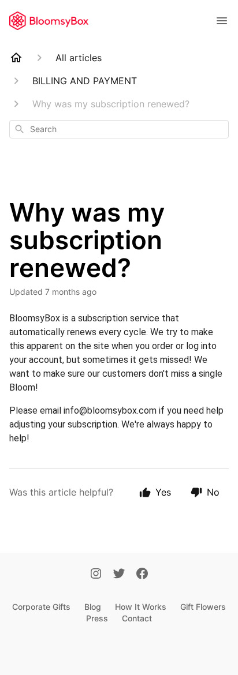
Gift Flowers (203, 607)
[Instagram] (96, 575)
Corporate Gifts (41, 607)
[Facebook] (142, 575)
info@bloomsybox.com (110, 410)
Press (97, 618)
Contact (137, 618)
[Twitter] (119, 575)
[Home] (16, 58)
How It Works (140, 607)
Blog (92, 607)
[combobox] (119, 129)
